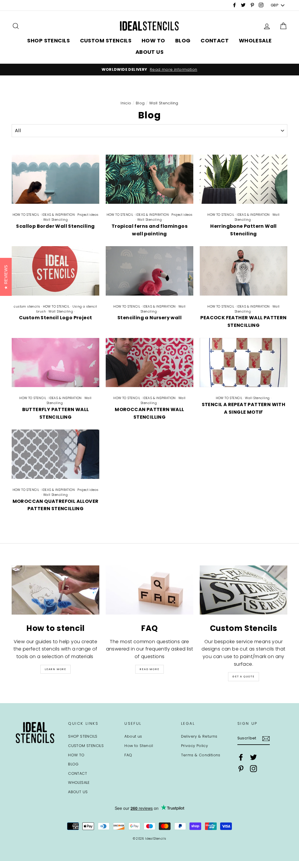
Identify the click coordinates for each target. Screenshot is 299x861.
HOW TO (153, 40)
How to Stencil (138, 745)
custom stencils (27, 306)
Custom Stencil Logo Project (55, 317)
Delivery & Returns (199, 736)
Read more (149, 669)
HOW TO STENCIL (26, 215)
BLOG (183, 40)
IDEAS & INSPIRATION (58, 215)
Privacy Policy (194, 745)
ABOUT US (149, 52)
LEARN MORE (55, 669)
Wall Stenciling (55, 220)
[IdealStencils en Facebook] (240, 757)
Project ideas (87, 215)
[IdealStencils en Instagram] (253, 768)
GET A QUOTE (243, 676)
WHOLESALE (255, 40)
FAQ (128, 755)
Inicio (126, 103)
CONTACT (215, 40)
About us (133, 736)
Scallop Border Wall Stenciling (55, 226)
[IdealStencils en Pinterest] (240, 768)
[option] (149, 70)
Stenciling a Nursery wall (149, 317)
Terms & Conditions (200, 755)
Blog (140, 103)
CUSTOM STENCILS (106, 40)
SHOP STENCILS (48, 40)
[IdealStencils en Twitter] (253, 757)
